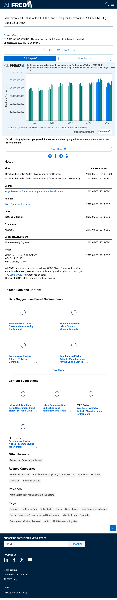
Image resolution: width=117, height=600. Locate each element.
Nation (47, 521)
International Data (31, 480)
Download (83, 58)
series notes (102, 139)
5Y (50, 50)
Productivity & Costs (20, 474)
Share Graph (57, 149)
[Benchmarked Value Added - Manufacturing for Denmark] (90, 394)
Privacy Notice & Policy (15, 592)
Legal (6, 587)
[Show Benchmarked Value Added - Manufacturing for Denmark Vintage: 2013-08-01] (66, 65)
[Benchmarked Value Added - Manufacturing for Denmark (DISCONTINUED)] (23, 427)
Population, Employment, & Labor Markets (54, 474)
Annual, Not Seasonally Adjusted (26, 460)
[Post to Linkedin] (66, 156)
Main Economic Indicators (18, 204)
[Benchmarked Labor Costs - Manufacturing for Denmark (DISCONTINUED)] (23, 312)
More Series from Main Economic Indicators (32, 495)
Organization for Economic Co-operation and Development (34, 191)
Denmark (95, 474)
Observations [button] (11, 35)
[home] (18, 4)
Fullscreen (103, 131)
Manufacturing (70, 515)
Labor (59, 509)
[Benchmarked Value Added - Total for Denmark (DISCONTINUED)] (23, 345)
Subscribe (76, 543)
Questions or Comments (16, 574)
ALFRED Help (10, 579)
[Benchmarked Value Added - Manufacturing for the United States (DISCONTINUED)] (74, 345)
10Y (58, 50)
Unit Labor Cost (29, 509)
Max (66, 50)
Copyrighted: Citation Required (25, 521)
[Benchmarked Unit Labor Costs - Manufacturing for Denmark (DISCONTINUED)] (74, 312)
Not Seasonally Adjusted (65, 521)
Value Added (47, 509)
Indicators (83, 474)
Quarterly (84, 515)
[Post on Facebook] (55, 156)
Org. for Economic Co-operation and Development (34, 515)
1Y (43, 50)
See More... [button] (59, 370)
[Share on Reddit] (61, 156)
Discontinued (71, 509)
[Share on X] (50, 156)
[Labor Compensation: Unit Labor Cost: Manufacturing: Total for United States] (57, 394)
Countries (14, 480)
